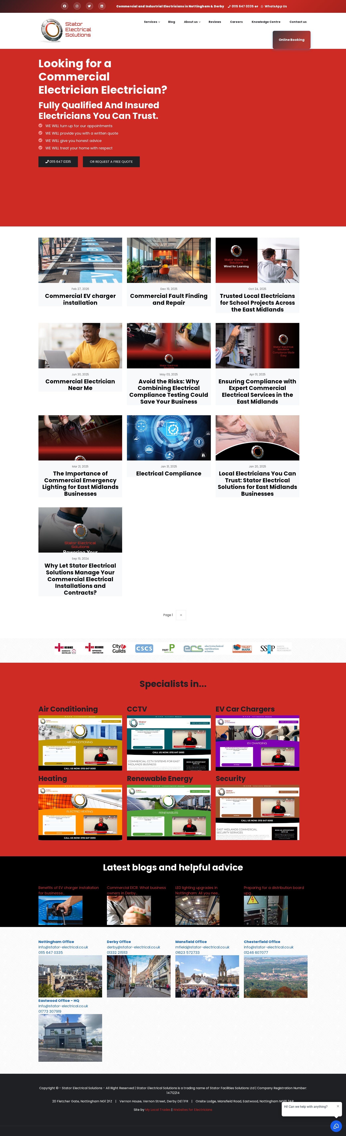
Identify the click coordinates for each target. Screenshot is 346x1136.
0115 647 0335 (243, 6)
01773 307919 (49, 1011)
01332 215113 (117, 952)
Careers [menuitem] (236, 22)
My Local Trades (158, 1109)
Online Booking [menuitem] (292, 39)
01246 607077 (256, 952)
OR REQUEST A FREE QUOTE (111, 161)
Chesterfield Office (262, 941)
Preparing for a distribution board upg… (274, 890)
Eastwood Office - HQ (58, 1000)
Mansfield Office (191, 941)
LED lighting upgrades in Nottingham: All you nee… (197, 890)
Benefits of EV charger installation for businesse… (68, 890)
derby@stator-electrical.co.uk (133, 947)
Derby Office (119, 941)
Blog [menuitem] (171, 22)
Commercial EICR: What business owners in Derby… (136, 890)
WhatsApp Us (275, 6)
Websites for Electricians (192, 1109)
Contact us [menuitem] (298, 22)
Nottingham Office (56, 941)
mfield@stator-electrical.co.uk (202, 947)
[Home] (64, 30)
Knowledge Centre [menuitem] (266, 22)
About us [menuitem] (192, 25)
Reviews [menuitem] (215, 22)
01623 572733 (187, 952)
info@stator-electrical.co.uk (63, 947)
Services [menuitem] (152, 25)
